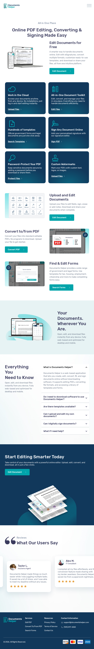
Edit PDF (28, 622)
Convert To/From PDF (33, 626)
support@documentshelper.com (76, 622)
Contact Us (48, 630)
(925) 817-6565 (70, 627)
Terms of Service (50, 626)
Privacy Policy (49, 622)
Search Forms (30, 630)
